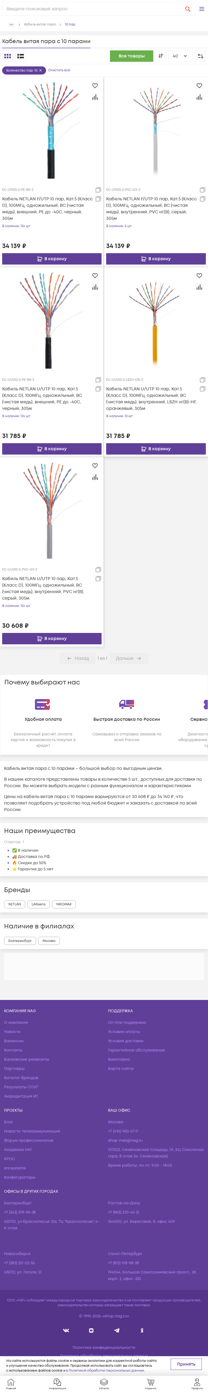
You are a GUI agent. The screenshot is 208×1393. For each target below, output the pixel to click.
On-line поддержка (127, 1022)
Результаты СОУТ (21, 1087)
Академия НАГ (18, 1149)
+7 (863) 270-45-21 (123, 1212)
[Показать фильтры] (200, 56)
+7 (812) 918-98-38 (123, 1263)
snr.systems (15, 1168)
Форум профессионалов (28, 1140)
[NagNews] (116, 1330)
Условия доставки (126, 1041)
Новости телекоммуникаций (32, 1131)
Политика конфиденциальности (104, 1347)
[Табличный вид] (20, 56)
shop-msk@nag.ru (125, 1140)
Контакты (13, 1050)
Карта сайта (121, 1068)
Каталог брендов (21, 1077)
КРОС (9, 1159)
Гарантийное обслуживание (136, 1050)
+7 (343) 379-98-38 (20, 1212)
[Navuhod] (91, 1330)
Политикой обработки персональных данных (106, 1370)
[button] (180, 56)
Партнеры (14, 1068)
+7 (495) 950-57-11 (123, 1131)
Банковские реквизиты (26, 1059)
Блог (8, 1122)
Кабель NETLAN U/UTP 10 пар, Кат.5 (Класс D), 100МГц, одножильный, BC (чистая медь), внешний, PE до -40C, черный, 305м (42, 398)
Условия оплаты (124, 1031)
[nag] (142, 1330)
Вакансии (14, 1041)
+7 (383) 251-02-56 (19, 1263)
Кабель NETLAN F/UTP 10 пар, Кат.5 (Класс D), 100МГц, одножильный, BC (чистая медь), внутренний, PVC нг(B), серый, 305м (151, 208)
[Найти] (188, 9)
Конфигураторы (19, 1177)
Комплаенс (119, 1059)
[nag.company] (66, 1330)
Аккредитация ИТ (21, 1096)
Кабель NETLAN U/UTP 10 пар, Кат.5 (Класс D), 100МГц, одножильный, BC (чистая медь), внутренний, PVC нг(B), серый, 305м (43, 588)
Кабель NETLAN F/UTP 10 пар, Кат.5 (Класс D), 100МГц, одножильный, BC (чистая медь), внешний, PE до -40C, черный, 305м (47, 208)
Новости (12, 1031)
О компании (16, 1022)
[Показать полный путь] (11, 24)
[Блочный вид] (7, 56)
